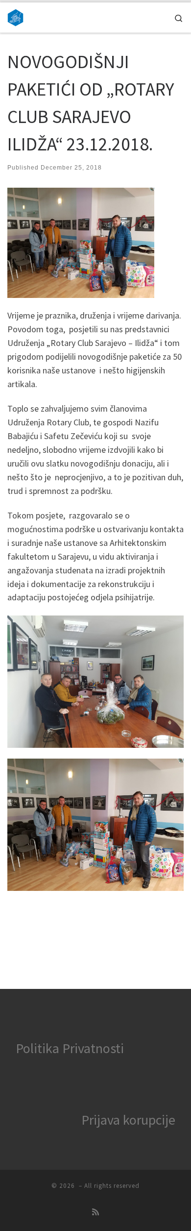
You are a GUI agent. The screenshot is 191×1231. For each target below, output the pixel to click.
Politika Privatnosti (70, 1048)
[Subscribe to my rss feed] (95, 1212)
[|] (15, 16)
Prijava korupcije (128, 1120)
